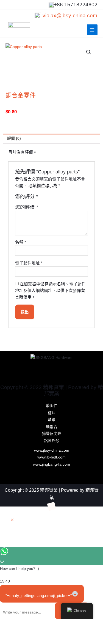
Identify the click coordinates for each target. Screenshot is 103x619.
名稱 (20, 242)
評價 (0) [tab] (14, 138)
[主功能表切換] (92, 29)
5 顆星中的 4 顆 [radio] (61, 197)
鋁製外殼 (51, 441)
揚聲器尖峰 (51, 434)
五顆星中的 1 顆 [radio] (43, 197)
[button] (89, 52)
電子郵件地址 (29, 263)
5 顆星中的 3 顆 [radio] (54, 197)
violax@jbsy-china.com (70, 15)
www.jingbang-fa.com (51, 464)
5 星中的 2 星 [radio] (49, 197)
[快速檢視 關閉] (12, 520)
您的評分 (26, 196)
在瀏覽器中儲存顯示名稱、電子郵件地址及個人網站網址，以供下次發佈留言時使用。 (50, 290)
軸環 (51, 420)
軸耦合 (51, 427)
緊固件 (51, 406)
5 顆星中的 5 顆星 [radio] (66, 197)
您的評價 (26, 207)
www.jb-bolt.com (51, 457)
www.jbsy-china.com (51, 450)
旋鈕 (51, 413)
